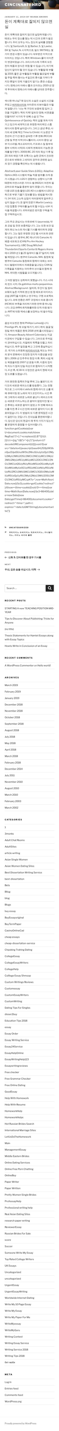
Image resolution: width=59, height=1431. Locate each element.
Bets (7, 885)
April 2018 (10, 749)
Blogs (8, 904)
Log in (8, 1382)
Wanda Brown (39, 17)
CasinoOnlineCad (14, 930)
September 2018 (14, 723)
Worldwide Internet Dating (19, 1298)
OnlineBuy (10, 1175)
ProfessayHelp (13, 1201)
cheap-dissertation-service (20, 943)
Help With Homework (17, 1098)
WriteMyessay (13, 1323)
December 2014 (14, 769)
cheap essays (12, 937)
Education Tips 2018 (16, 1020)
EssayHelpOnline (14, 1053)
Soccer (9, 1246)
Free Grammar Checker (18, 1078)
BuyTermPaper (13, 924)
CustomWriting (13, 1001)
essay (8, 1027)
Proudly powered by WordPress (20, 1423)
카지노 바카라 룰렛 (23, 535)
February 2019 (13, 691)
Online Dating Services (17, 1162)
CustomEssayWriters (17, 995)
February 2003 (13, 801)
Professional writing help (19, 1207)
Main (7, 1143)
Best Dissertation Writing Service (23, 872)
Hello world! (44, 665)
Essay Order (11, 1033)
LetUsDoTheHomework (18, 1136)
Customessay (12, 988)
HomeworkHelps (14, 1117)
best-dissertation (14, 879)
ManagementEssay (15, 1149)
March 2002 (11, 807)
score (8, 1239)
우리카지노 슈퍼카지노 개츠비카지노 (26, 532)
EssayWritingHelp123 (17, 1059)
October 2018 (12, 717)
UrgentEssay (12, 1285)
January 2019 (12, 698)
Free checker (12, 1072)
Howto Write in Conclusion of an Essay (26, 646)
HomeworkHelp (13, 1111)
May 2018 (10, 743)
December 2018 (14, 704)
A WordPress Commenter (19, 665)
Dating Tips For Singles (17, 1007)
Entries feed (11, 1388)
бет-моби (10, 1362)
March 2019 (11, 685)
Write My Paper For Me (17, 1317)
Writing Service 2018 (16, 1349)
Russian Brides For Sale (18, 1233)
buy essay (10, 911)
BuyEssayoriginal (14, 917)
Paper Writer (12, 1181)
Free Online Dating (15, 1085)
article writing (12, 853)
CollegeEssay (12, 956)
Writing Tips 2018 (15, 1356)
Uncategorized (19, 527)
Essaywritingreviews (16, 1065)
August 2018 (12, 730)
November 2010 (14, 781)
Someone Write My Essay (19, 1252)
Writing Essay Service (17, 1343)
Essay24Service (14, 1046)
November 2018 (14, 711)
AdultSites (11, 846)
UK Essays (10, 1265)
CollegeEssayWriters (16, 962)
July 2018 (10, 736)
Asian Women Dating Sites (19, 866)
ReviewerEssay (13, 1227)
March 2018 (11, 756)
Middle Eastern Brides (17, 1156)
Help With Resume (15, 1104)
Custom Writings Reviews (19, 982)
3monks (9, 833)
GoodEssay (11, 1091)
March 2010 (11, 794)
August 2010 (12, 788)
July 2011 (10, 775)
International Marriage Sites (20, 1130)
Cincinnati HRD (23, 4)
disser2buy (11, 1014)
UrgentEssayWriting (16, 1291)
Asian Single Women (16, 859)
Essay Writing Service (17, 1040)
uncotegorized (13, 1278)
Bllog (7, 891)
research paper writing (17, 1220)
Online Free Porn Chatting (19, 1169)
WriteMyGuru (12, 1330)
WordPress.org (13, 1401)
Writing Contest (14, 1336)
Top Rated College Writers (19, 1259)
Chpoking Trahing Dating (18, 949)
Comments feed (14, 1395)
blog (7, 898)
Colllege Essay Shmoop (18, 975)
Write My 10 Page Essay (18, 1304)
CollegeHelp (12, 969)
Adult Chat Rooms (15, 840)
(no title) (9, 629)
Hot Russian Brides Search (19, 1123)
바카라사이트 (19, 104)
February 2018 (13, 762)
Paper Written (12, 1188)
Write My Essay (13, 1310)
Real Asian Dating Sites (17, 1214)
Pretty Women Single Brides (20, 1194)
